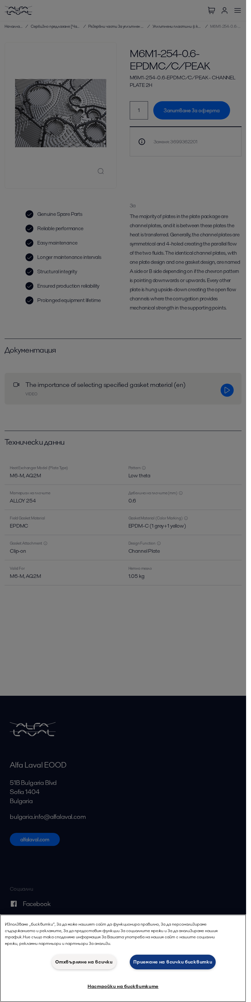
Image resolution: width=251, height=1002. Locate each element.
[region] (123, 958)
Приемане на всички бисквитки (172, 962)
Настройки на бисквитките (123, 986)
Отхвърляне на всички (83, 962)
